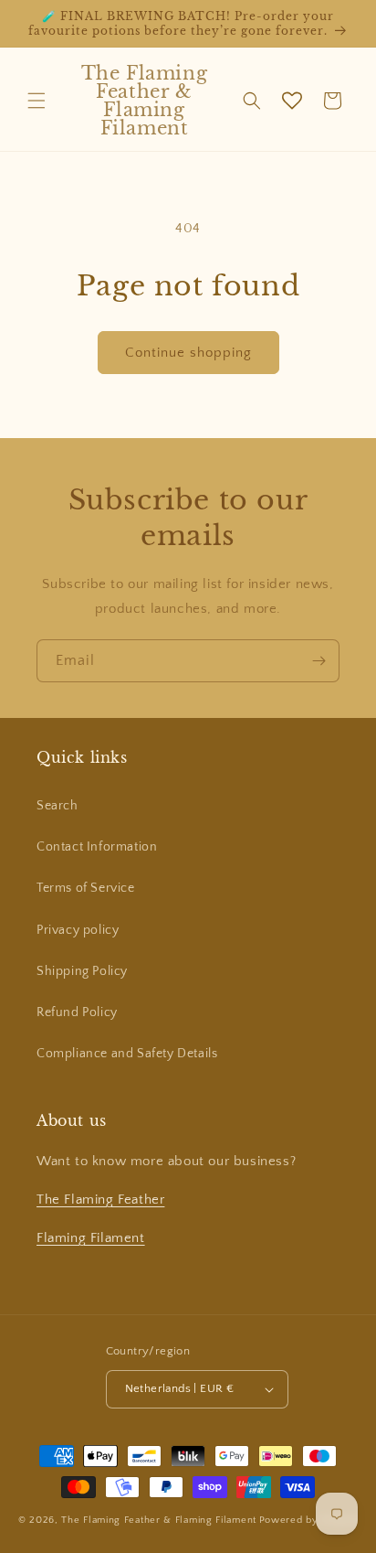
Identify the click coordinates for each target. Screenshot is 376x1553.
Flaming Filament (91, 1238)
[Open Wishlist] (292, 100)
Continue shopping (188, 352)
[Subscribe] (318, 660)
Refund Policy (77, 1012)
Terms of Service (86, 888)
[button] (36, 100)
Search (57, 805)
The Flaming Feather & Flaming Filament (158, 1520)
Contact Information (97, 847)
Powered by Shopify (309, 1520)
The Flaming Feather (100, 1199)
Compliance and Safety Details (127, 1053)
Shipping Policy (82, 971)
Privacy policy (78, 930)
